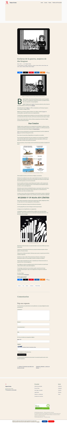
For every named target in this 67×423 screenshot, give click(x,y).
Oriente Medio (37, 285)
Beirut (28, 107)
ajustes (38, 421)
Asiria (18, 132)
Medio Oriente (28, 66)
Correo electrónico (21, 327)
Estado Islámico (36, 129)
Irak (47, 65)
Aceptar (44, 421)
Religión (32, 66)
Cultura (37, 65)
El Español (27, 274)
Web (18, 332)
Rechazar (51, 421)
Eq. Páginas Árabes (27, 63)
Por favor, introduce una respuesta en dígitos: (25, 337)
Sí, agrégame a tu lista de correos (24, 352)
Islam (18, 66)
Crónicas (34, 65)
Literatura (24, 66)
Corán (43, 111)
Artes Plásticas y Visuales (22, 65)
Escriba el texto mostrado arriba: (29, 347)
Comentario (19, 309)
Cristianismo (30, 65)
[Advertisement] (33, 13)
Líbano (21, 66)
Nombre (19, 322)
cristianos (33, 105)
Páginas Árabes (13, 2)
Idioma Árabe (44, 65)
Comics (19, 285)
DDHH (40, 65)
